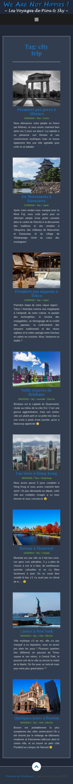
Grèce (46, 118)
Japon (46, 205)
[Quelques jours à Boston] (37, 702)
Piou (39, 118)
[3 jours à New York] (37, 615)
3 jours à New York (36, 631)
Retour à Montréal (36, 548)
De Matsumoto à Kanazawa (36, 198)
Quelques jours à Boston (36, 717)
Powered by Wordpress (19, 776)
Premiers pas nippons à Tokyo (36, 293)
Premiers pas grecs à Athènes (36, 111)
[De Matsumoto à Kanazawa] (37, 181)
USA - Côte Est (46, 636)
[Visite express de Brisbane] (37, 374)
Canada (45, 553)
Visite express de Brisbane (36, 392)
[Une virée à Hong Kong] (37, 457)
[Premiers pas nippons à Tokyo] (37, 276)
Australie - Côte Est (46, 399)
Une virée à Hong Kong (36, 473)
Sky (39, 205)
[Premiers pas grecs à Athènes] (37, 94)
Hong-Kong (46, 478)
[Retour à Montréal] (37, 532)
